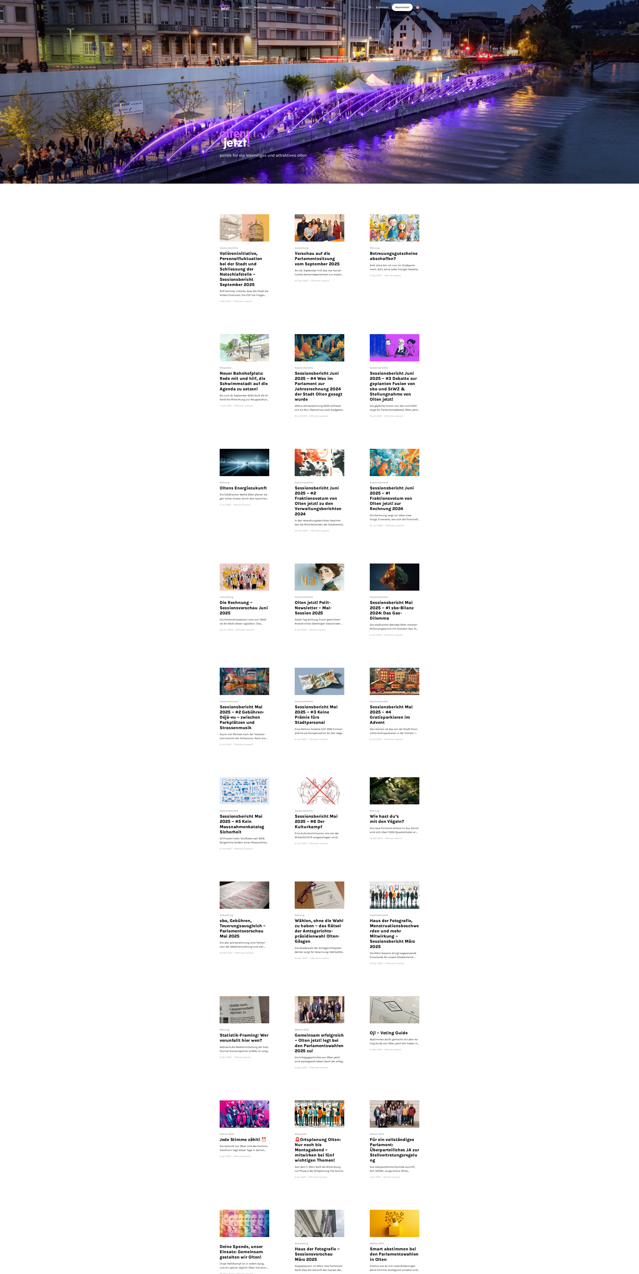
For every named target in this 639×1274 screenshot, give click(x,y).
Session (244, 7)
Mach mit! (260, 7)
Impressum (328, 7)
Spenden (277, 7)
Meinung (310, 7)
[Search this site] (370, 7)
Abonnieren (402, 7)
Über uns (293, 7)
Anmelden (382, 7)
